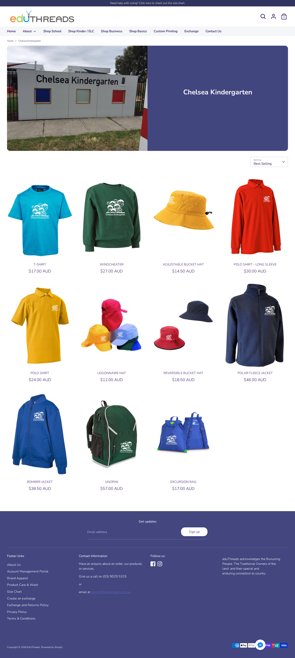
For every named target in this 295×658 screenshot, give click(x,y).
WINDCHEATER (112, 264)
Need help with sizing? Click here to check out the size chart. (147, 3)
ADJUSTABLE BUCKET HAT (183, 264)
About (28, 31)
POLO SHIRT (40, 373)
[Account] (274, 16)
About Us (14, 565)
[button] (260, 645)
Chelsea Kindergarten (29, 40)
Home (11, 31)
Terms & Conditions (21, 618)
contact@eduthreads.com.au (111, 592)
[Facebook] (153, 563)
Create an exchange (21, 598)
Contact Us (213, 31)
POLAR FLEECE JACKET (255, 373)
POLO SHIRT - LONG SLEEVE (255, 264)
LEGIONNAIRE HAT (111, 373)
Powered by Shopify (52, 647)
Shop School (52, 31)
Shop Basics (138, 31)
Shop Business (111, 31)
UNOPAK (111, 482)
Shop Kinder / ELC (81, 31)
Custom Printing (166, 31)
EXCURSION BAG (183, 482)
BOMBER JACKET (40, 482)
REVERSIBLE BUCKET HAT (183, 373)
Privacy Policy (17, 612)
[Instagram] (159, 563)
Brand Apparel (17, 578)
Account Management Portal (27, 571)
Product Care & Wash (22, 585)
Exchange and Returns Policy (28, 605)
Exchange (191, 31)
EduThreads (33, 647)
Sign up (194, 532)
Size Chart (14, 591)
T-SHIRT (40, 264)
